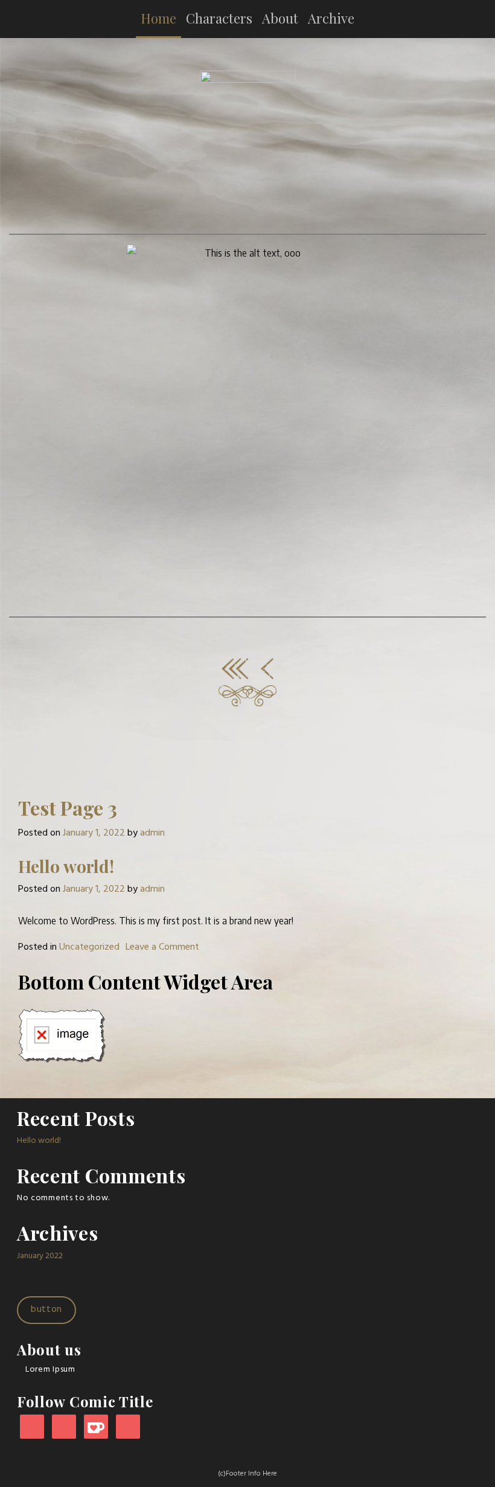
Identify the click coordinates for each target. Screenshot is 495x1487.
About (280, 18)
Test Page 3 (67, 807)
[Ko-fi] (96, 1427)
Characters (219, 18)
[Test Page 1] (235, 668)
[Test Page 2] (267, 668)
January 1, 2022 (94, 833)
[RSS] (128, 1427)
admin (152, 833)
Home (158, 18)
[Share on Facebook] (248, 695)
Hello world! (66, 866)
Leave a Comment (162, 947)
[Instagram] (32, 1427)
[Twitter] (64, 1427)
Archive (331, 18)
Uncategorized (89, 947)
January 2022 (40, 1256)
